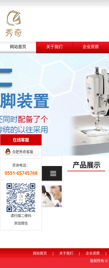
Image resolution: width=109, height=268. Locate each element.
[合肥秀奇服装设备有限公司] (13, 22)
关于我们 (54, 47)
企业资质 (91, 47)
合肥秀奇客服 (22, 151)
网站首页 (18, 47)
